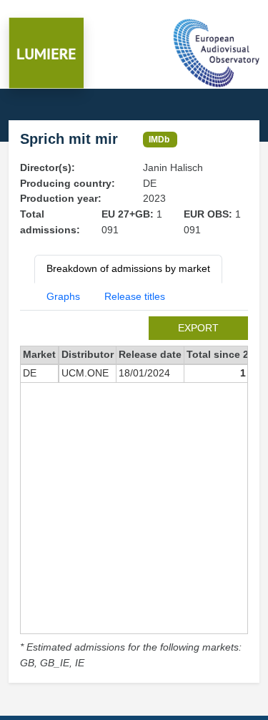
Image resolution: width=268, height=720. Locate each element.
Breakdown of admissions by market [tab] (128, 268)
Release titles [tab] (134, 296)
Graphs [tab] (63, 296)
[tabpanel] (134, 493)
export (198, 328)
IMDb (159, 139)
